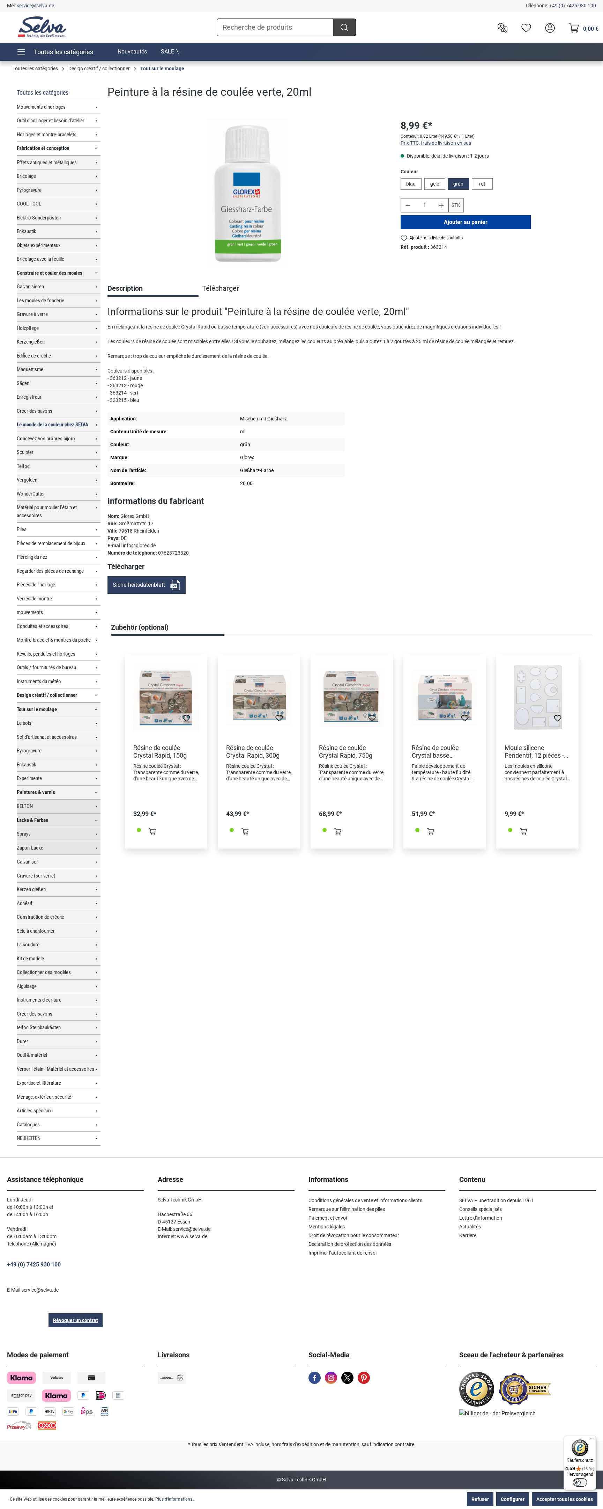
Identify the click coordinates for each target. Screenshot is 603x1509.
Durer (22, 1041)
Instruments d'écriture (39, 1000)
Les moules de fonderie (40, 300)
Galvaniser (27, 862)
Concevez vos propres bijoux (46, 438)
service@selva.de (35, 5)
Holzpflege (28, 328)
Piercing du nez (32, 557)
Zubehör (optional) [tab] (140, 627)
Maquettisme (30, 369)
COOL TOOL (29, 204)
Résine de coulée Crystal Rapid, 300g (253, 751)
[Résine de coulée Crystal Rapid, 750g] (352, 698)
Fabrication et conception (43, 148)
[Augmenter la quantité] (441, 205)
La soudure (28, 944)
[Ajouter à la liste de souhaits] (186, 720)
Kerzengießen (31, 342)
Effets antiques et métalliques (47, 162)
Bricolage (26, 176)
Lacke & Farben (32, 820)
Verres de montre (34, 598)
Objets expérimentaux (39, 245)
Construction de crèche (40, 917)
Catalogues (28, 1124)
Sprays (24, 834)
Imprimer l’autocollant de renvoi (342, 1253)
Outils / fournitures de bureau (46, 667)
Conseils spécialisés (480, 1209)
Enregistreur (29, 397)
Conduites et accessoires (42, 626)
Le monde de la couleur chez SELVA (52, 424)
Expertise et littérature (39, 1083)
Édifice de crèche (34, 356)
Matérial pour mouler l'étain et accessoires (47, 511)
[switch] (580, 1482)
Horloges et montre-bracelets (46, 134)
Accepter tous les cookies (564, 1499)
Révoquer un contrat (75, 1320)
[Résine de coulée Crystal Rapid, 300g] (259, 698)
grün (458, 184)
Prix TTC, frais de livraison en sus (436, 143)
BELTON (25, 806)
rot (482, 184)
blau (411, 184)
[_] (246, 193)
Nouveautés (132, 51)
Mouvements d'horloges (41, 107)
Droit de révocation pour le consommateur (353, 1235)
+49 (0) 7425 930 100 (572, 5)
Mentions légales (326, 1226)
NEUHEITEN (28, 1138)
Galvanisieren (30, 286)
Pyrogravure (29, 190)
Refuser (480, 1499)
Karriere (467, 1235)
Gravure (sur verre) (36, 876)
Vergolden (27, 480)
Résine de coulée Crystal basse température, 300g (437, 751)
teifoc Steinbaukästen (39, 1027)
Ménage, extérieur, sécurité (44, 1097)
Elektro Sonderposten (39, 218)
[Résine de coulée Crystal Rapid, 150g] (166, 698)
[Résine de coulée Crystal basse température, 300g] (444, 698)
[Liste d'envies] (524, 27)
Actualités (470, 1226)
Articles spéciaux (34, 1110)
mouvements (30, 612)
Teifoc (23, 466)
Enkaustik (26, 231)
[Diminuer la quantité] (408, 205)
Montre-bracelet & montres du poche (54, 640)
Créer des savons (34, 411)
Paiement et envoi (327, 1218)
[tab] (153, 289)
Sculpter (25, 452)
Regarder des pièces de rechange (50, 571)
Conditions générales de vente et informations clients (365, 1200)
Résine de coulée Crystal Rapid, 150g (160, 751)
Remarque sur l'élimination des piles (346, 1209)
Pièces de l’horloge (36, 585)
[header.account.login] (548, 27)
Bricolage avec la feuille (40, 259)
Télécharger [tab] (220, 288)
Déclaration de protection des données (349, 1244)
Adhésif (24, 903)
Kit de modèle (30, 958)
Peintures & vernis (36, 792)
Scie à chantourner (36, 931)
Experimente (29, 778)
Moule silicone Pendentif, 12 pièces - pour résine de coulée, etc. (535, 751)
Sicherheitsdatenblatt (139, 585)
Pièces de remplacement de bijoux (51, 543)
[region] (247, 193)
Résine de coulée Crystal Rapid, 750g (345, 751)
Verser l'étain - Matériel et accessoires (55, 1069)
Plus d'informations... (175, 1499)
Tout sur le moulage (37, 709)
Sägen (23, 383)
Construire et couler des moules (49, 273)
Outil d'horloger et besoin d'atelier (50, 120)
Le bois (24, 723)
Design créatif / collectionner (47, 695)
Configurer (512, 1499)
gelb (434, 184)
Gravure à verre (32, 314)
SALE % (170, 51)
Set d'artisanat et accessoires (47, 737)
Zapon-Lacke (30, 848)
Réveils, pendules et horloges (46, 654)
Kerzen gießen (31, 889)
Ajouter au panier (465, 222)
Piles (22, 529)
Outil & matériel (32, 1055)
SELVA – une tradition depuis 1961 (496, 1200)
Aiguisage (27, 986)
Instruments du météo (39, 681)
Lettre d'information (480, 1218)
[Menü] (592, 1440)
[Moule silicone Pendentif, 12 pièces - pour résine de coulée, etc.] (537, 698)
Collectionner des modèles (44, 972)
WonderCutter (31, 494)
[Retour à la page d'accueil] (42, 26)
